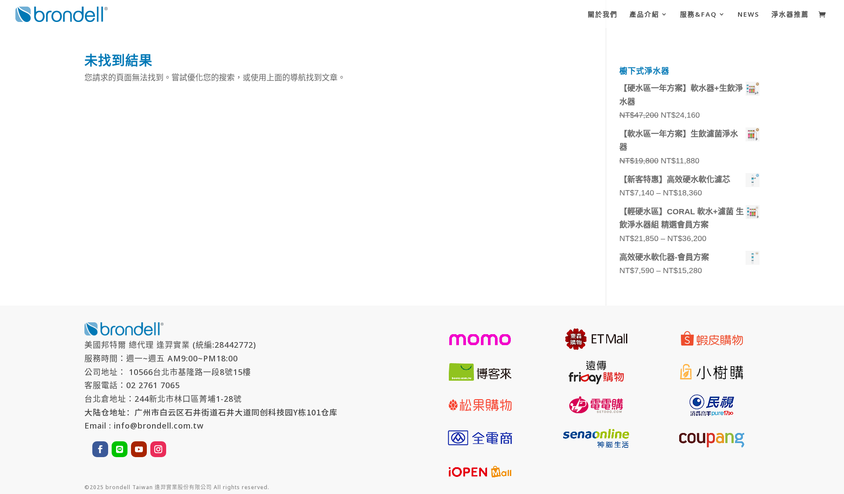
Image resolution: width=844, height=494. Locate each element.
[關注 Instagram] (158, 449)
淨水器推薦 (790, 14)
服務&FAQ (698, 14)
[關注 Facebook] (100, 449)
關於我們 (603, 14)
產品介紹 (644, 14)
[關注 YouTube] (139, 449)
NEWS (749, 14)
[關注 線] (119, 449)
